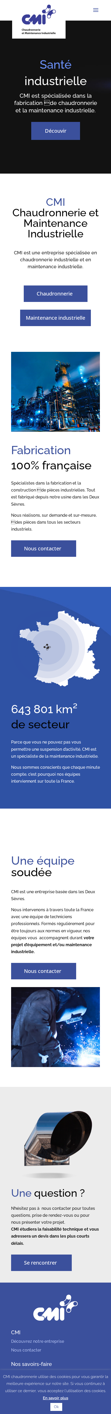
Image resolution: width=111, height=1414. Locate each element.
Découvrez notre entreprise (37, 1341)
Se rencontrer (40, 1262)
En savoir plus (55, 1398)
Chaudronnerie (55, 293)
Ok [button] (56, 1407)
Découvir (55, 130)
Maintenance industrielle (55, 317)
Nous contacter (42, 548)
